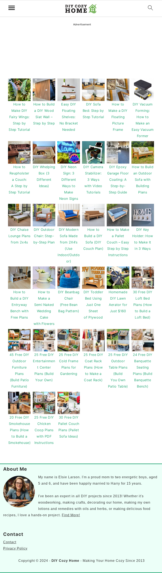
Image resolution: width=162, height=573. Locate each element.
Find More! (71, 515)
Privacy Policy (15, 548)
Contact (9, 542)
